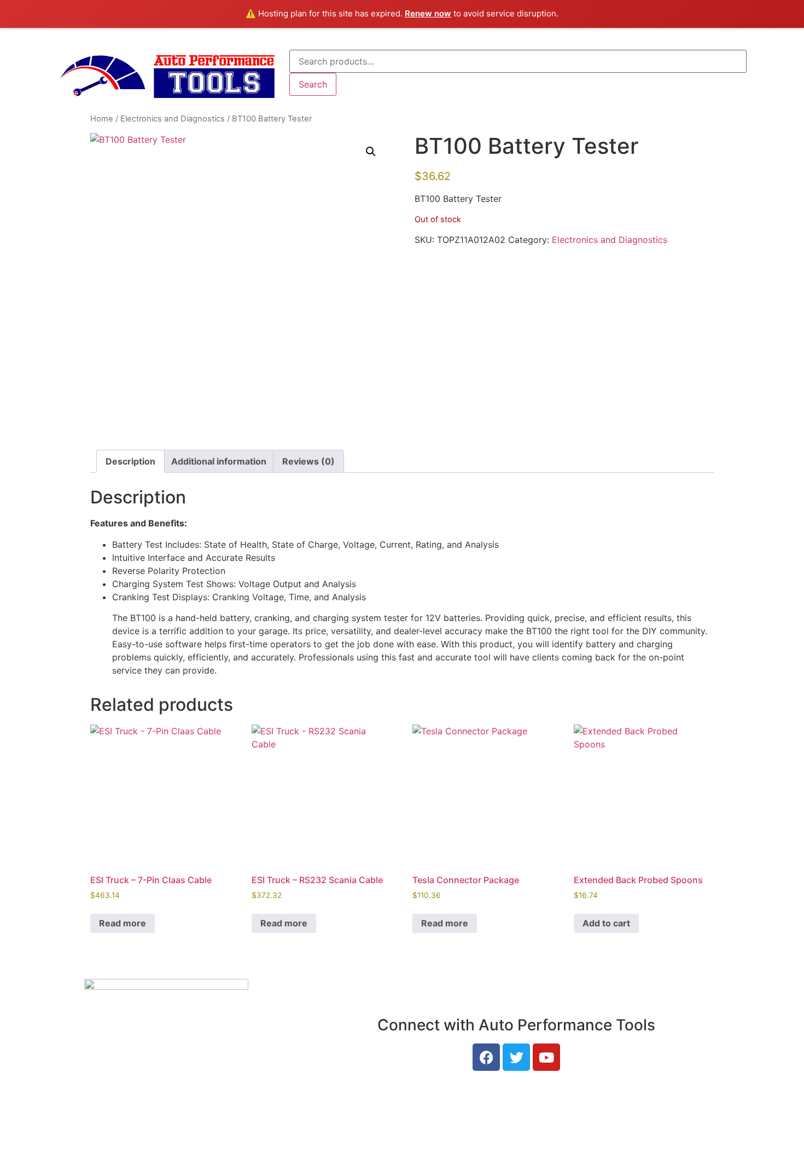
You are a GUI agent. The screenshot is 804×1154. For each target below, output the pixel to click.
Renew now (428, 13)
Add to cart (606, 923)
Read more (122, 923)
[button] (371, 151)
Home (101, 119)
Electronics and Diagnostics (172, 119)
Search (313, 84)
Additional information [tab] (218, 461)
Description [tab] (130, 461)
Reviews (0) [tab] (308, 461)
